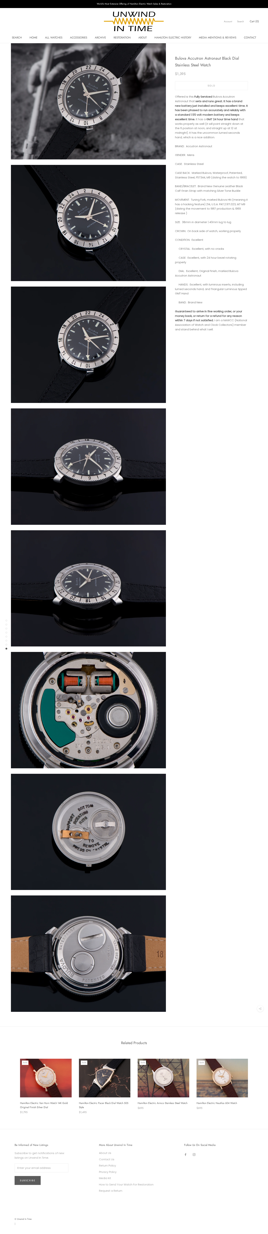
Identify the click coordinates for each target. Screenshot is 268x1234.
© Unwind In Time (23, 1219)
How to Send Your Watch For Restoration (126, 1184)
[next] (257, 1082)
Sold (211, 85)
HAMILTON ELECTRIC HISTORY (172, 38)
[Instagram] (194, 1154)
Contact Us (106, 1159)
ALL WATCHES (53, 38)
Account (228, 21)
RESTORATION (122, 38)
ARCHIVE (100, 38)
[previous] (11, 1082)
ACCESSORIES (78, 38)
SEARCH (17, 38)
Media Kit (105, 1178)
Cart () (254, 21)
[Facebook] (185, 1154)
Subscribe (27, 1180)
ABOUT (142, 38)
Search (240, 21)
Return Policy (107, 1165)
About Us (105, 1153)
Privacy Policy (107, 1172)
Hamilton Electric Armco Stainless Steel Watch (162, 1103)
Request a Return (110, 1191)
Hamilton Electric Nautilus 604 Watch (217, 1103)
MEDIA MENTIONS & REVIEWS (217, 38)
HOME (33, 38)
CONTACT (250, 38)
